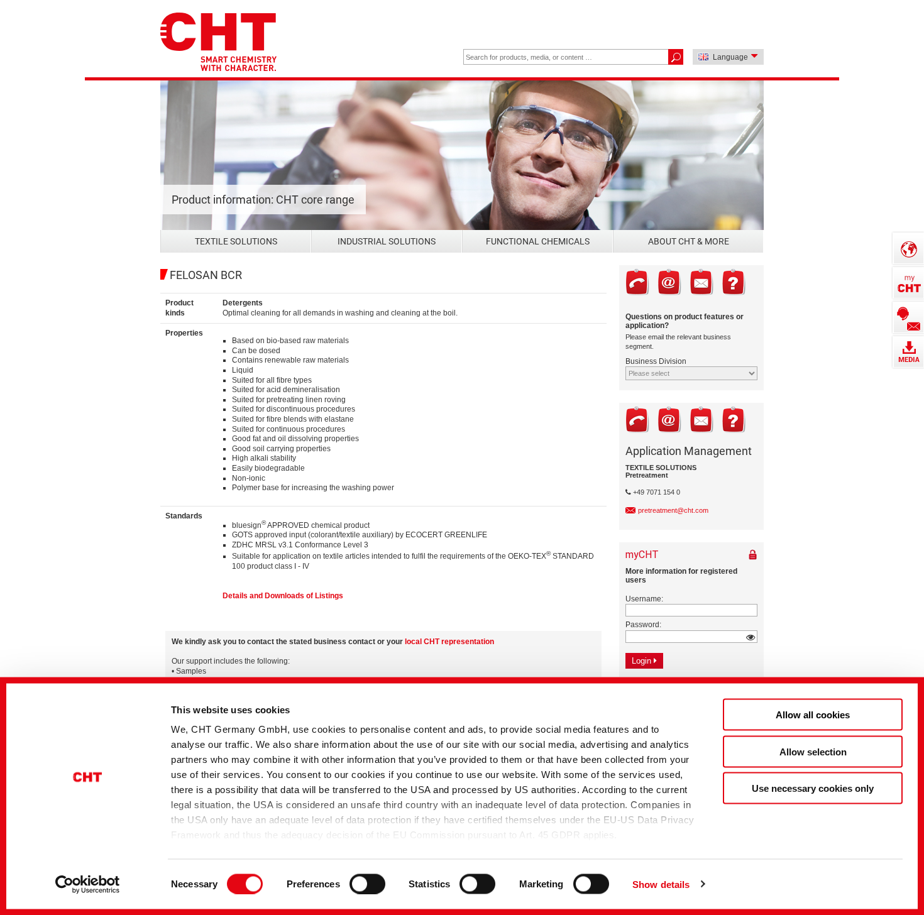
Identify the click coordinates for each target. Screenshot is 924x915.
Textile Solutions (236, 241)
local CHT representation (449, 641)
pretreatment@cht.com (673, 510)
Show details (661, 884)
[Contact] (908, 317)
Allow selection (813, 751)
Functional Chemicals (538, 241)
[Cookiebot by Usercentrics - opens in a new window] (88, 884)
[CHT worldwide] (908, 248)
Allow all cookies (813, 715)
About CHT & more (688, 241)
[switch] (367, 884)
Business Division (655, 361)
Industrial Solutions (387, 241)
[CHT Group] (218, 43)
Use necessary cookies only (813, 788)
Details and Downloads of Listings (283, 595)
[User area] (908, 283)
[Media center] (908, 352)
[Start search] (675, 57)
